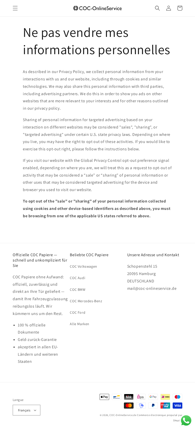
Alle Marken (79, 324)
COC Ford (77, 312)
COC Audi (77, 278)
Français (24, 410)
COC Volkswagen (83, 266)
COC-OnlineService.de (122, 415)
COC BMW (77, 289)
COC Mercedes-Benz (86, 301)
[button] (15, 8)
